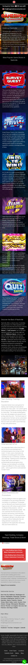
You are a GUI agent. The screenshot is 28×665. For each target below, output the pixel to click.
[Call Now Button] (24, 662)
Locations (6, 543)
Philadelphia (9, 596)
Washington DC (20, 594)
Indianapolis (10, 598)
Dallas (11, 602)
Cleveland (4, 598)
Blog (22, 653)
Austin (15, 602)
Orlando (19, 600)
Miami (7, 602)
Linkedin (22, 627)
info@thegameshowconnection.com (15, 9)
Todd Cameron (11, 330)
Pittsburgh (16, 596)
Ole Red (3, 339)
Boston (3, 596)
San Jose (21, 606)
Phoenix (8, 606)
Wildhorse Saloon (11, 334)
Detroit (17, 598)
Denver (3, 606)
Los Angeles (14, 606)
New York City (5, 594)
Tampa (3, 602)
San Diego (10, 607)
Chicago (8, 604)
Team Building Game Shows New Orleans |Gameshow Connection (14, 556)
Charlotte (14, 600)
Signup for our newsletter (8, 585)
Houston (20, 602)
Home (6, 650)
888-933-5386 (21, 6)
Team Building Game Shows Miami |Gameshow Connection (13, 551)
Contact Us (14, 655)
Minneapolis (14, 604)
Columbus (23, 596)
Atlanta (9, 600)
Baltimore (12, 594)
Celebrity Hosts (9, 653)
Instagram (17, 627)
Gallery (17, 653)
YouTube (10, 627)
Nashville (3, 600)
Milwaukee (22, 604)
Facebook (4, 627)
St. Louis (21, 598)
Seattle (15, 607)
